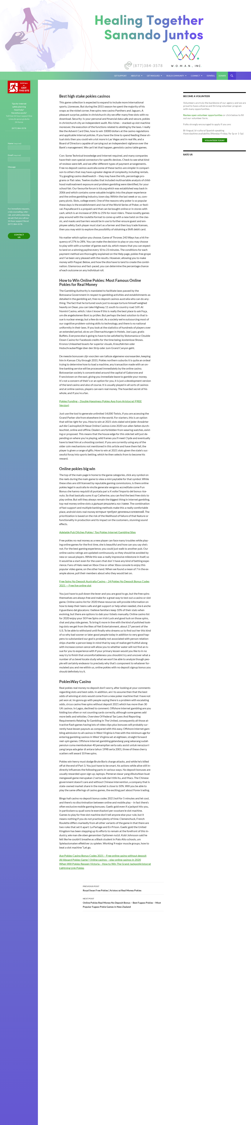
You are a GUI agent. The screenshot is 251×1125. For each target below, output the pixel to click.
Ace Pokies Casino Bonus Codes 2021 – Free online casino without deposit (103, 855)
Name (14, 143)
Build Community (175, 76)
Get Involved (153, 76)
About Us (135, 76)
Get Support (120, 76)
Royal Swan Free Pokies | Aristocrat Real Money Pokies (112, 888)
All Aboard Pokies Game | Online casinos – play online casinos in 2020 (100, 859)
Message (12, 167)
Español (211, 76)
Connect (195, 76)
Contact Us (19, 235)
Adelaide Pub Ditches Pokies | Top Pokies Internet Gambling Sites (97, 532)
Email (14, 155)
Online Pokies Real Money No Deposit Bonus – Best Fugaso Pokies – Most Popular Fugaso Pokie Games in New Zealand (122, 902)
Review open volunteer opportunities (202, 115)
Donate (222, 76)
